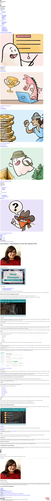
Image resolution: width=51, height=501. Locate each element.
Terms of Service (17, 495)
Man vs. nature (4, 388)
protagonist (10, 319)
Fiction (6, 241)
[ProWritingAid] (25, 1)
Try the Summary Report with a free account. (6, 368)
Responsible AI (15, 493)
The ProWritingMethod (20, 493)
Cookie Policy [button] (26, 499)
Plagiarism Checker (10, 492)
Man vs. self (3, 395)
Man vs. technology (4, 391)
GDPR (27, 495)
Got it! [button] (48, 499)
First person (1, 373)
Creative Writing (2, 241)
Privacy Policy (21, 495)
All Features (1, 492)
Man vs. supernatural (4, 392)
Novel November (11, 493)
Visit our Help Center (3, 497)
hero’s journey (9, 407)
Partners (8, 495)
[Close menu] (4, 9)
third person (6, 375)
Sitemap (29, 495)
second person (9, 380)
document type (27, 349)
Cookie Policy (24, 495)
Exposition (2, 426)
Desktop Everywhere (3, 490)
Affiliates (10, 495)
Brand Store (13, 495)
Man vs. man (3, 387)
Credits (3, 493)
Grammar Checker (5, 492)
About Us (1, 495)
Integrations (1, 489)
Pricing (1, 493)
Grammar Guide (7, 493)
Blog (4, 493)
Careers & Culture (5, 495)
